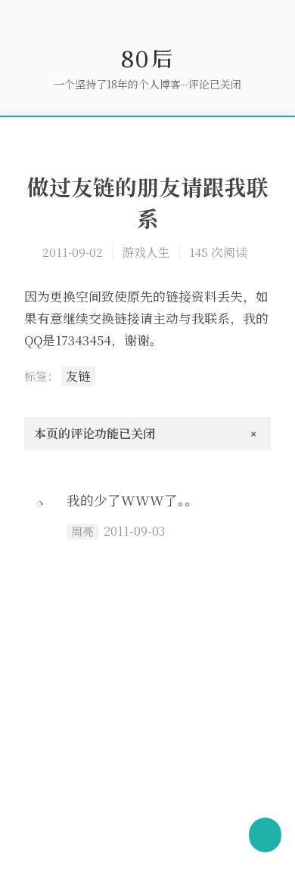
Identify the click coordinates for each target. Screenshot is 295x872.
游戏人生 (146, 251)
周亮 (82, 531)
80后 (147, 58)
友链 (78, 376)
